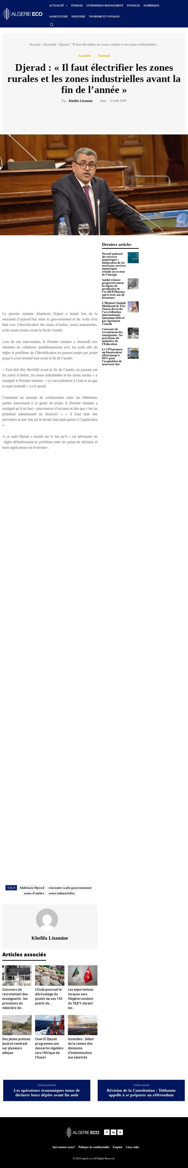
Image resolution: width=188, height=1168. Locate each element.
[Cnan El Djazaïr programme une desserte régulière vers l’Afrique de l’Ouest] (49, 1025)
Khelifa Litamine (81, 101)
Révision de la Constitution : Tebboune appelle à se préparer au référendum (141, 1092)
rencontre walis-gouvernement (70, 887)
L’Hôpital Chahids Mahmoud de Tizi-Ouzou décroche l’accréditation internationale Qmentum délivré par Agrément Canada (114, 313)
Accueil (34, 44)
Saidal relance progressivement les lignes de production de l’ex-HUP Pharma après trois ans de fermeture (113, 288)
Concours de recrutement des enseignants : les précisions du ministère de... (15, 999)
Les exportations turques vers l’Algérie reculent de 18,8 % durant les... (81, 999)
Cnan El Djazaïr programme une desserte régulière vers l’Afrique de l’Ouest (49, 1048)
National (104, 55)
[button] (51, 24)
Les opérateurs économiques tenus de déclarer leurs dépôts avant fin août (47, 1092)
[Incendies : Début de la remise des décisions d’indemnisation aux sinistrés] (82, 1025)
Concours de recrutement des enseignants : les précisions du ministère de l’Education (112, 336)
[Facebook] (78, 116)
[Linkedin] (113, 1132)
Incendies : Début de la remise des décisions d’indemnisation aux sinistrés (81, 1048)
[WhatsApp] (109, 116)
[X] (88, 116)
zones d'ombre (34, 893)
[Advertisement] (49, 274)
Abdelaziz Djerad (32, 887)
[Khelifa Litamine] (50, 919)
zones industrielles (62, 893)
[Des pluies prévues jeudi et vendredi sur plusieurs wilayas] (17, 1025)
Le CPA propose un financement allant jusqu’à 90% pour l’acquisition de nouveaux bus (112, 356)
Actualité (49, 44)
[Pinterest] (99, 116)
